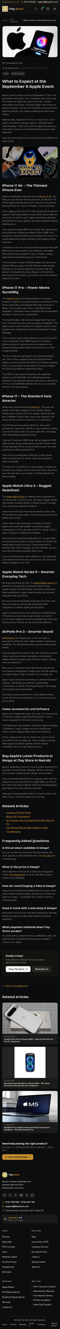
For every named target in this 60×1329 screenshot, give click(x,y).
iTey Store (47, 855)
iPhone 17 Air (45, 196)
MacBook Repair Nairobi (13, 1297)
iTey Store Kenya (17, 874)
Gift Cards (6, 1272)
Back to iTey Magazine (17, 986)
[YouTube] (21, 1195)
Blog (34, 1237)
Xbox (4, 1252)
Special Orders (38, 1262)
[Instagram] (4, 1195)
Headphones (8, 1267)
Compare (41, 1324)
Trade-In (36, 1257)
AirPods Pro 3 (8, 638)
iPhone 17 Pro (13, 298)
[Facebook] (15, 1195)
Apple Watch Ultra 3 (16, 496)
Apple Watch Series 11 (45, 583)
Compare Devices (40, 1247)
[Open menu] (55, 9)
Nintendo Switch (9, 1257)
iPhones (6, 1237)
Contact (13, 1324)
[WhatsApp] (32, 1195)
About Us (36, 1267)
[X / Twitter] (27, 1195)
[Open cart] (48, 8)
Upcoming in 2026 (40, 1242)
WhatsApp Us (41, 969)
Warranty (6, 1302)
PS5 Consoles (8, 1247)
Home (4, 20)
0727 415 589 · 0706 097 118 (19, 1202)
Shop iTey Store (16, 969)
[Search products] (35, 8)
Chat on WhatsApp (17, 1157)
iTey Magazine (14, 20)
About (4, 1324)
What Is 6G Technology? (18, 816)
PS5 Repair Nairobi (11, 1292)
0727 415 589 (29, 2)
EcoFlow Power (9, 1262)
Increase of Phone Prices (18, 812)
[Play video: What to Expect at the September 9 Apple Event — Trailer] (30, 162)
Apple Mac (7, 1242)
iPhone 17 (35, 407)
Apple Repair (8, 1287)
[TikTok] (10, 1195)
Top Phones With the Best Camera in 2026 (27, 827)
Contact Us (7, 1307)
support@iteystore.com (48, 2)
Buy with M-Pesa (39, 1252)
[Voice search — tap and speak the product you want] (41, 8)
